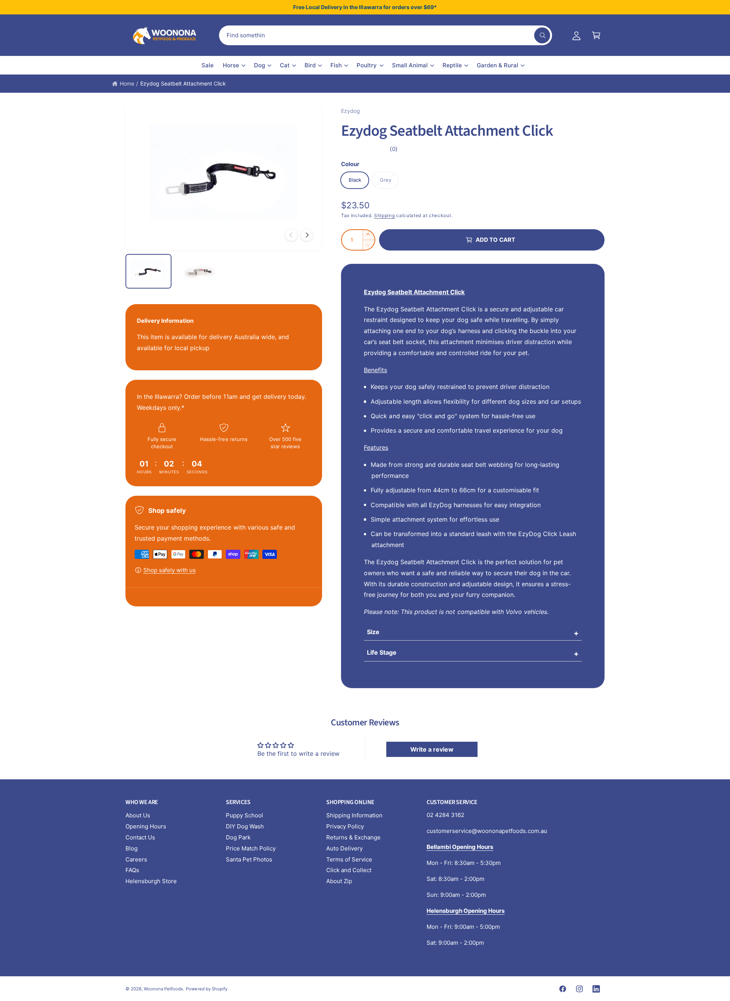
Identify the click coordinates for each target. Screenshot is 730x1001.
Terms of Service (349, 859)
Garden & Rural (497, 65)
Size (373, 632)
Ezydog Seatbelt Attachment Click (183, 83)
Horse (231, 65)
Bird (310, 65)
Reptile (452, 65)
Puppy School (244, 815)
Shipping (384, 215)
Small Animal (410, 65)
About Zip (339, 881)
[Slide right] (307, 235)
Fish (336, 65)
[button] (596, 35)
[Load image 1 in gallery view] (148, 271)
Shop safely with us (169, 570)
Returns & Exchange (353, 837)
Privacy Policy (345, 826)
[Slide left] (291, 235)
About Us (137, 815)
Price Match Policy (251, 848)
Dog (259, 65)
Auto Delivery (344, 848)
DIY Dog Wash (245, 826)
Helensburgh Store (151, 881)
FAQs (132, 870)
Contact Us (140, 837)
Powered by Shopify (206, 988)
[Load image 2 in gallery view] (198, 271)
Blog (131, 848)
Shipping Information (354, 815)
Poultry (367, 65)
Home (127, 83)
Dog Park (238, 837)
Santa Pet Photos (249, 859)
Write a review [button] (432, 749)
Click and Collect (348, 870)
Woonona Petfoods (163, 988)
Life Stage (382, 652)
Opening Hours (145, 826)
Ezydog (350, 111)
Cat (285, 65)
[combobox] (385, 35)
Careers (136, 859)
